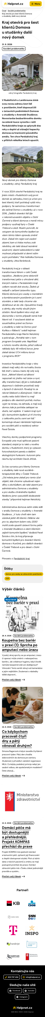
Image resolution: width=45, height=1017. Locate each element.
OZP (7, 578)
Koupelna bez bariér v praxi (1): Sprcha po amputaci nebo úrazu (20, 645)
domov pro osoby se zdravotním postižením (24, 574)
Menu (37, 3)
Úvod (4, 10)
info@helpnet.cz (32, 977)
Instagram (23, 997)
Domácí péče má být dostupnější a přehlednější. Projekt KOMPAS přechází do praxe (17, 837)
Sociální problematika (17, 10)
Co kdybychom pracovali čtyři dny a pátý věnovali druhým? (17, 738)
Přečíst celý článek (11, 679)
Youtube (30, 990)
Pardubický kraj (22, 558)
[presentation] (22, 614)
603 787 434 (13, 977)
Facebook (16, 990)
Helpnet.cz (15, 4)
